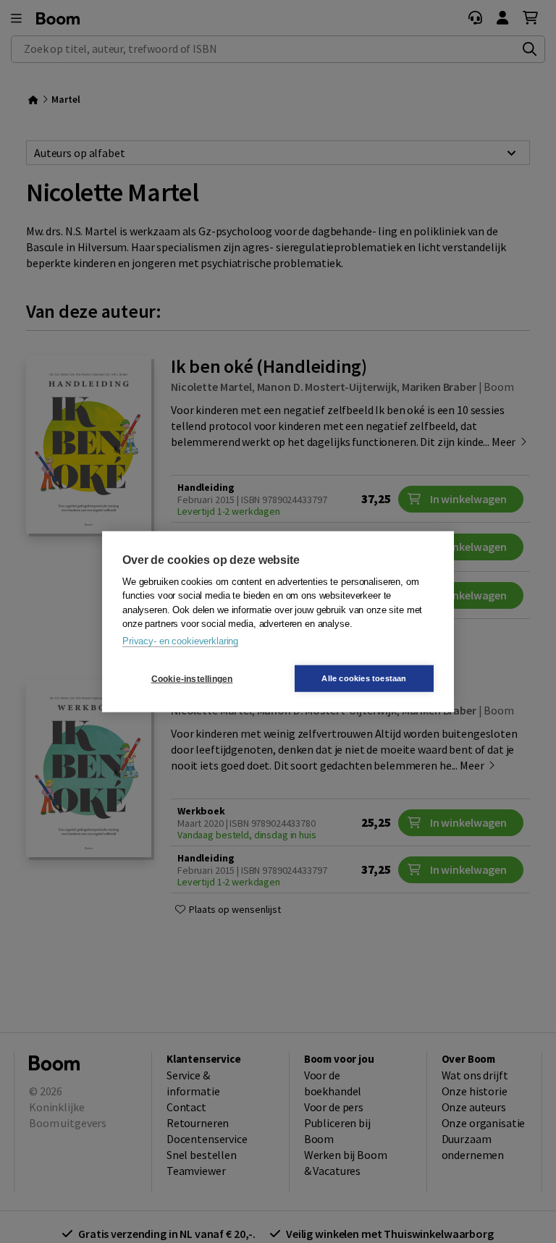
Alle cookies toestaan (363, 678)
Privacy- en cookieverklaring (180, 640)
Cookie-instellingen (192, 678)
